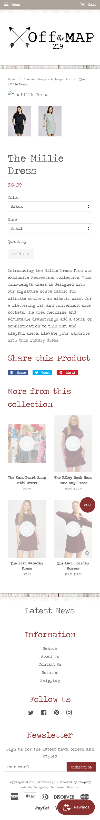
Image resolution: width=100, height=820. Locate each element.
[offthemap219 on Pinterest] (56, 713)
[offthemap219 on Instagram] (69, 713)
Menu (15, 4)
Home (11, 79)
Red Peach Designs (64, 787)
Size (12, 219)
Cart (91, 4)
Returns (50, 672)
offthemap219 (47, 782)
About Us (50, 656)
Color (13, 197)
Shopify (84, 782)
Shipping (50, 680)
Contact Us (50, 664)
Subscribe (81, 767)
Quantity (17, 241)
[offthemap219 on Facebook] (44, 713)
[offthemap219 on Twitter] (31, 713)
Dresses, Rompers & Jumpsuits (47, 79)
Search (50, 648)
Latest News (50, 610)
